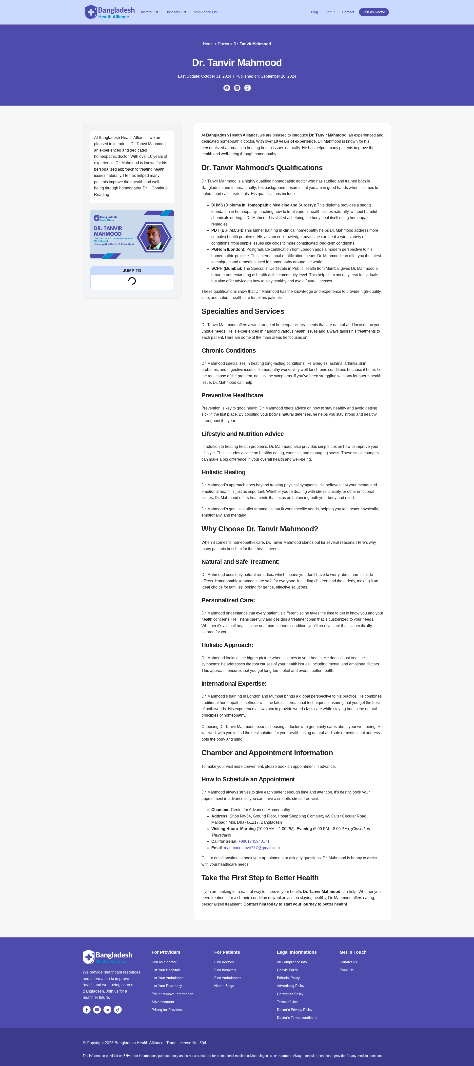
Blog (314, 12)
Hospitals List (175, 12)
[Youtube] (97, 1010)
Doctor (223, 44)
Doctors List (148, 12)
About (330, 12)
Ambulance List (205, 12)
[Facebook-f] (87, 1010)
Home (208, 44)
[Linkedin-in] (107, 1010)
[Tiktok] (118, 1010)
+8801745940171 (254, 841)
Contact (348, 12)
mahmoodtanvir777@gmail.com (252, 848)
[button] (226, 88)
